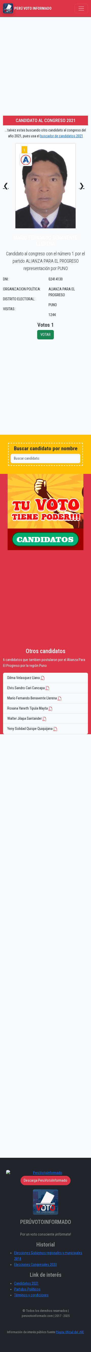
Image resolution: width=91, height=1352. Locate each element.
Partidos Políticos (27, 1289)
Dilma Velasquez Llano (24, 678)
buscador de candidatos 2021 (61, 136)
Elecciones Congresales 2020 (35, 1265)
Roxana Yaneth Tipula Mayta (28, 708)
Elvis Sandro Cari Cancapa (26, 688)
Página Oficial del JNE (70, 1332)
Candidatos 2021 (26, 1283)
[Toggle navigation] (81, 8)
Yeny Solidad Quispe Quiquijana (30, 729)
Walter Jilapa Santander (24, 718)
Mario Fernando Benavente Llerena (32, 698)
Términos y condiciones (31, 1295)
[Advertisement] (45, 65)
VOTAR (45, 335)
